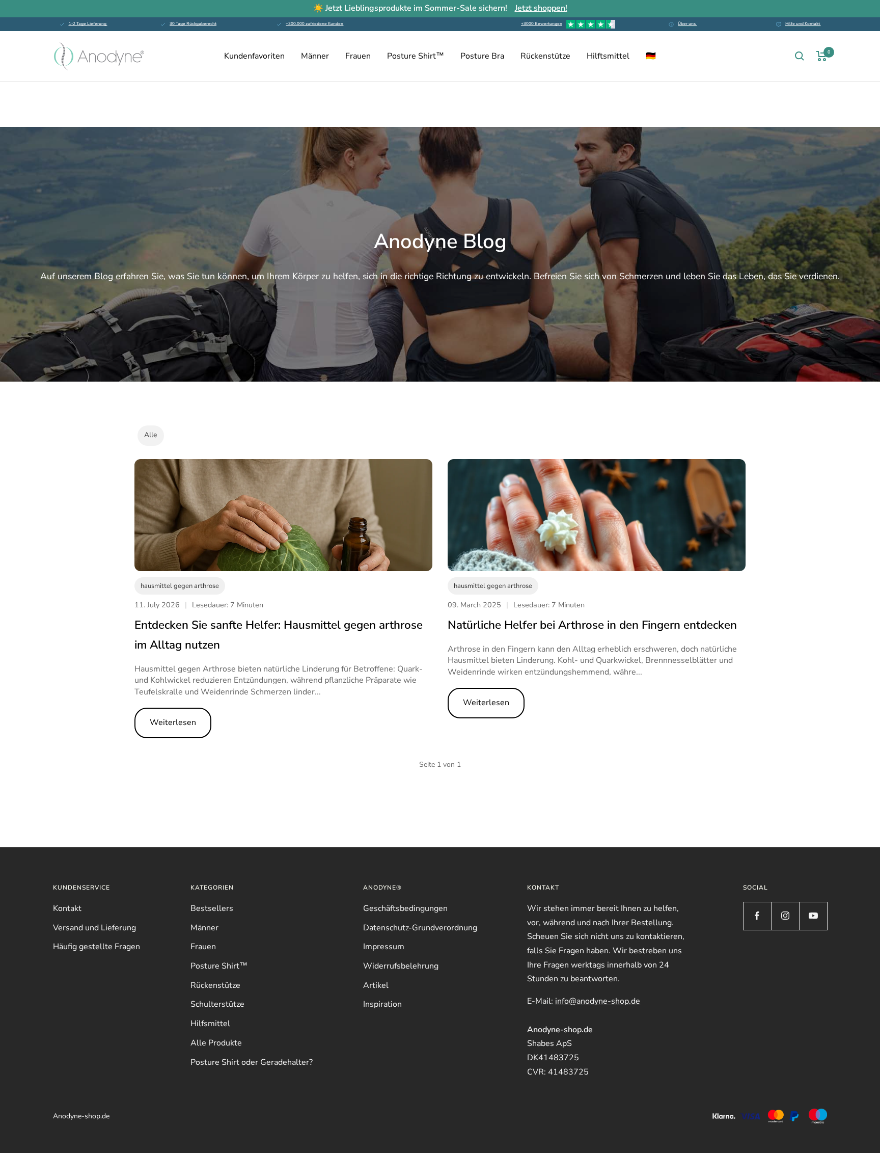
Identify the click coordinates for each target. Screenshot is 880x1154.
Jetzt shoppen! (541, 8)
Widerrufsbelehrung (400, 966)
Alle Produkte (216, 1043)
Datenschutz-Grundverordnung (420, 927)
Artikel (376, 985)
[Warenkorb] (821, 56)
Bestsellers (211, 908)
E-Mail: (583, 1001)
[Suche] (799, 56)
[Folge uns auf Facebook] (757, 916)
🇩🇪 (651, 56)
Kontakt (67, 908)
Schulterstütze (217, 1004)
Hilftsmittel (608, 56)
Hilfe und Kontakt (803, 23)
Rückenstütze (545, 56)
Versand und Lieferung (94, 927)
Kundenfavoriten (254, 56)
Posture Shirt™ (415, 56)
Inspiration (382, 1004)
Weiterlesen (173, 722)
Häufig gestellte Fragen (96, 946)
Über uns (687, 23)
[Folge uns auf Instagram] (785, 916)
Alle (150, 435)
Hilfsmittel (210, 1023)
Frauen (358, 56)
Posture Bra (482, 56)
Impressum (383, 946)
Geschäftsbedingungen (405, 908)
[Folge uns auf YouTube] (813, 916)
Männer (315, 56)
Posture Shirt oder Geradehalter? (251, 1062)
